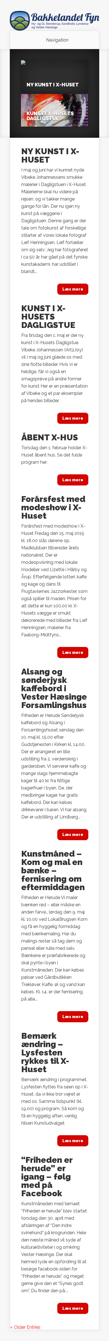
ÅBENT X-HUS (49, 437)
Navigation (57, 40)
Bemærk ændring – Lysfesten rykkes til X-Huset (45, 1052)
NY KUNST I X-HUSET (53, 85)
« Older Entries (25, 1327)
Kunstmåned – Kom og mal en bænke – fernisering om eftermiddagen (53, 870)
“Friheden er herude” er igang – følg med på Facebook (46, 1176)
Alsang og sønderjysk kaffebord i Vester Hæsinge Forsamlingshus (54, 688)
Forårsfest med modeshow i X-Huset (53, 507)
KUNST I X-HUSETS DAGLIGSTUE (50, 115)
